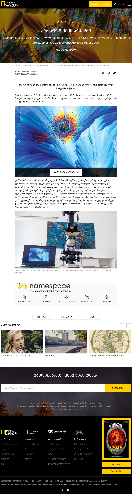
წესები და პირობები (82, 449)
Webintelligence (94, 481)
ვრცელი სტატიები (32, 444)
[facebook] (63, 490)
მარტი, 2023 (66, 22)
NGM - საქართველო (82, 444)
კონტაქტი (78, 458)
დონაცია (106, 4)
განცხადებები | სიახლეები (59, 463)
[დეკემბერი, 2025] (116, 439)
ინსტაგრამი (30, 454)
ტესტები (51, 454)
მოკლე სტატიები (8, 454)
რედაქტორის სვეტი (9, 444)
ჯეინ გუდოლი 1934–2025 (15, 355)
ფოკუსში (5, 458)
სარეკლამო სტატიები (57, 449)
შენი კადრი (29, 449)
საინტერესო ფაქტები (57, 458)
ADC (61, 481)
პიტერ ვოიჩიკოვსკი (29, 74)
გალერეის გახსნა (65, 172)
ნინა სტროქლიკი (29, 72)
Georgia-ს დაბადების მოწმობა (107, 355)
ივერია (49, 355)
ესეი (3, 463)
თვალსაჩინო (66, 49)
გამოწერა (94, 4)
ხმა (26, 463)
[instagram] (68, 490)
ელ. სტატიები (54, 444)
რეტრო (28, 458)
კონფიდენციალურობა (83, 454)
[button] (115, 4)
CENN (50, 481)
